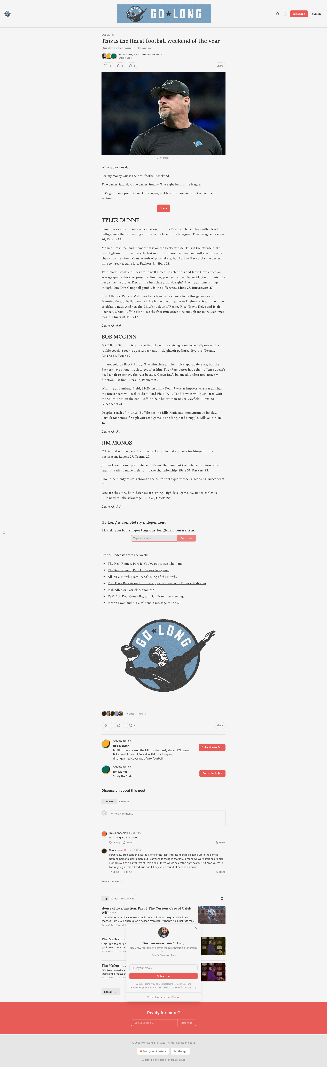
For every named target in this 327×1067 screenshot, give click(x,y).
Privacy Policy (189, 987)
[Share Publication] (285, 13)
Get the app (180, 1051)
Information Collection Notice (162, 987)
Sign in (316, 14)
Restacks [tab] (124, 801)
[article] (163, 919)
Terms (170, 1042)
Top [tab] (105, 898)
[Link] (96, 220)
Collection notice (185, 1042)
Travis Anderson (118, 833)
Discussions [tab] (127, 898)
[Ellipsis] (224, 833)
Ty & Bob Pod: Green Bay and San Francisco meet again (147, 596)
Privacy (161, 1042)
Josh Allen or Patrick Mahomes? (131, 590)
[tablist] (116, 801)
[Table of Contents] (3, 533)
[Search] (277, 13)
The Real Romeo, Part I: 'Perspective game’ (138, 570)
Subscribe (299, 14)
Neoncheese (116, 850)
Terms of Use (179, 983)
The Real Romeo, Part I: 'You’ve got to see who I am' (145, 563)
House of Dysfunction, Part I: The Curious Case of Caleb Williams (146, 910)
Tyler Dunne (125, 54)
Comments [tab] (110, 801)
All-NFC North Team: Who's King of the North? (142, 576)
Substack (147, 1059)
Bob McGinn (140, 54)
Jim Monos (157, 54)
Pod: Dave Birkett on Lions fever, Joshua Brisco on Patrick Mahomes (157, 583)
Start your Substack (154, 1051)
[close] (196, 928)
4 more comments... (113, 881)
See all (108, 991)
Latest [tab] (114, 898)
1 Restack (141, 713)
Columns (108, 34)
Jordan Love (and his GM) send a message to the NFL (145, 602)
